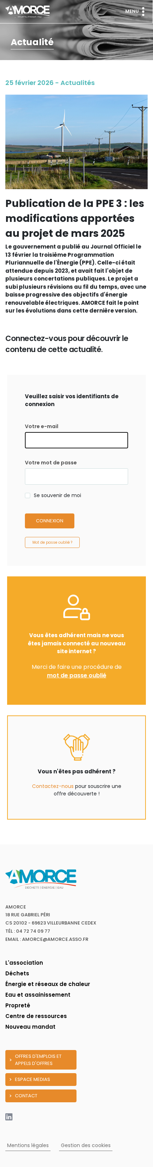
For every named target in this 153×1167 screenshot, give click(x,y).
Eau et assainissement (37, 994)
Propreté (17, 1005)
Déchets (17, 973)
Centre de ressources (36, 1016)
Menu (132, 11)
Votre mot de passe (51, 462)
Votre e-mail (41, 426)
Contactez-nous (53, 786)
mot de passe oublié (76, 675)
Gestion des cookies (86, 1145)
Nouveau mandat (30, 1026)
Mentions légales (28, 1145)
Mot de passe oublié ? (52, 542)
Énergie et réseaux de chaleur (47, 984)
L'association (24, 962)
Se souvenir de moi (57, 495)
